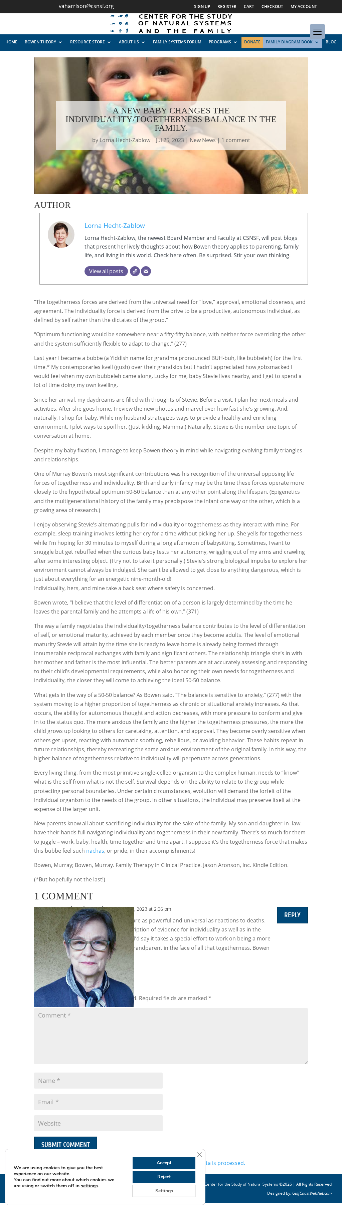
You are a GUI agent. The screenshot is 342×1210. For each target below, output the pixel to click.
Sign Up (202, 6)
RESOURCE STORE (87, 42)
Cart (249, 6)
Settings (164, 1191)
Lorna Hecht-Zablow (125, 140)
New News (203, 140)
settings (89, 1186)
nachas (95, 850)
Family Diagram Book (289, 42)
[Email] (146, 271)
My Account (304, 6)
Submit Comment (65, 1145)
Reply (292, 915)
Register (226, 6)
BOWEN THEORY (40, 42)
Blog (331, 42)
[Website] (135, 271)
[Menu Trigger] (317, 31)
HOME (11, 42)
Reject (164, 1177)
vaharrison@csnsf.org (86, 6)
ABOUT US (129, 42)
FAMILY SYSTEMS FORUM (177, 42)
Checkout (272, 6)
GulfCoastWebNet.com (312, 1193)
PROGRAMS (220, 42)
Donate (252, 42)
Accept (164, 1163)
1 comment (235, 140)
